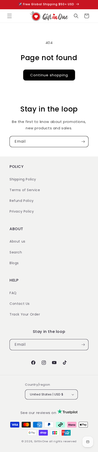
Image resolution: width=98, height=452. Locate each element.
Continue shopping (49, 75)
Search (16, 252)
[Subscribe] (83, 141)
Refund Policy (22, 200)
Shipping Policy (23, 179)
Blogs (14, 263)
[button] (9, 16)
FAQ (13, 293)
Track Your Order (25, 314)
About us (17, 241)
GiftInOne (41, 441)
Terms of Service (25, 190)
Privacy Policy (22, 211)
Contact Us (20, 303)
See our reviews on (38, 412)
